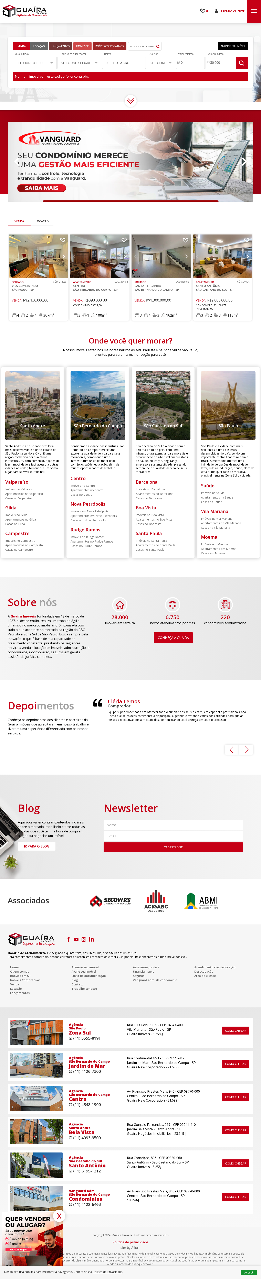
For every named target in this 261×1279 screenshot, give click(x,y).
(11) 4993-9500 (87, 1137)
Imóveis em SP (20, 976)
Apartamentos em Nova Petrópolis (94, 516)
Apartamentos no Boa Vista (154, 519)
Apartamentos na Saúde (217, 497)
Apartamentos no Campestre (24, 545)
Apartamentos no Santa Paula (156, 545)
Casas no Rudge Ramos (86, 546)
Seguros (138, 976)
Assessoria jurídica (146, 967)
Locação (39, 46)
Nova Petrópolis (88, 504)
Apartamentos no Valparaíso (24, 494)
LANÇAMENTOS (61, 46)
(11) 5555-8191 (87, 1038)
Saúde (208, 485)
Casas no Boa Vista (148, 524)
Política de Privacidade (107, 1272)
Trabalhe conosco (84, 989)
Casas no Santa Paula (150, 549)
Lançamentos (20, 993)
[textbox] (122, 63)
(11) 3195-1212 (87, 1171)
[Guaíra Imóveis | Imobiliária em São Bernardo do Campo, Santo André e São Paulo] (24, 11)
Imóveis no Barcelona (150, 489)
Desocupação (203, 971)
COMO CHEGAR (235, 1030)
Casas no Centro (82, 494)
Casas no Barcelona (149, 498)
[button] (34, 63)
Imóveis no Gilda (16, 515)
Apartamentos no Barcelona (154, 494)
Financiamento (143, 971)
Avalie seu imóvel (84, 971)
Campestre (17, 533)
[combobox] (124, 62)
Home (14, 967)
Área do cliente (205, 976)
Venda (22, 46)
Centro (78, 478)
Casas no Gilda (15, 524)
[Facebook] (68, 939)
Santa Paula (149, 533)
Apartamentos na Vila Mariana (221, 523)
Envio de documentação (89, 976)
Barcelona (147, 482)
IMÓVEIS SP (82, 46)
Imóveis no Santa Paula (151, 541)
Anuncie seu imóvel (85, 967)
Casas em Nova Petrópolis (88, 520)
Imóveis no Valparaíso (19, 489)
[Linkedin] (91, 939)
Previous (17, 162)
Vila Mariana (214, 511)
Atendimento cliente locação (215, 967)
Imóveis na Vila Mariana (216, 519)
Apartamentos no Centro (87, 490)
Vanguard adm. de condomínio (155, 980)
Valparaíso (16, 482)
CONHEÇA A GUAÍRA (173, 637)
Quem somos (19, 971)
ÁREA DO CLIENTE (232, 11)
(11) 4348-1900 (87, 1104)
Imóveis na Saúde (213, 493)
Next (244, 162)
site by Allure (130, 1247)
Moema (209, 537)
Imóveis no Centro (83, 486)
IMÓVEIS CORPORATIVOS (109, 46)
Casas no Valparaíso (18, 498)
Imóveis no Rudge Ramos (88, 537)
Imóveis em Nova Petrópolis (89, 511)
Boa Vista (146, 507)
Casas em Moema (213, 553)
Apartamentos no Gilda (20, 519)
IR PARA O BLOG (36, 846)
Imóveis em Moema (214, 544)
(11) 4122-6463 (87, 1204)
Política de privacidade (130, 1242)
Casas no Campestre (19, 549)
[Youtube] (76, 939)
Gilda (11, 507)
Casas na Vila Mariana (215, 527)
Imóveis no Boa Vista (150, 515)
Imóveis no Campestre (20, 541)
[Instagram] (84, 939)
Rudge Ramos (85, 529)
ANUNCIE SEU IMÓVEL (233, 46)
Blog (75, 980)
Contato (78, 984)
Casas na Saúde (211, 502)
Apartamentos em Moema (218, 549)
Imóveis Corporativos (25, 980)
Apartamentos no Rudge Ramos (92, 541)
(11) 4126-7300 (87, 1071)
